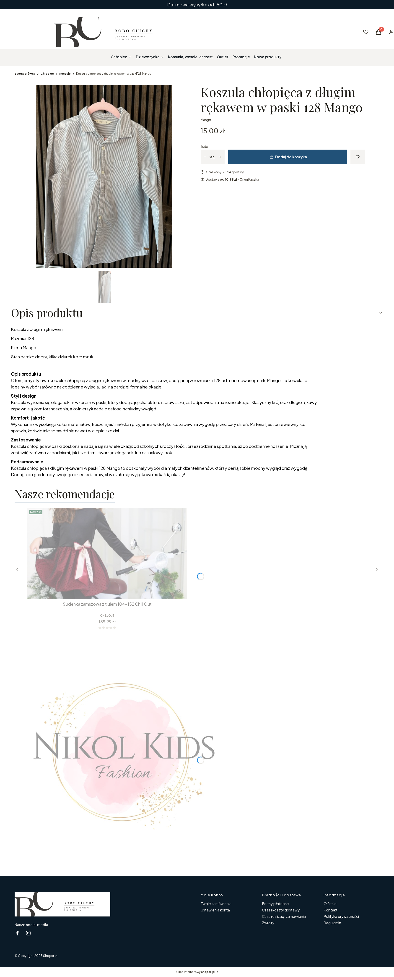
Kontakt (330, 910)
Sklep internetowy (195, 972)
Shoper (48, 955)
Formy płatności (275, 903)
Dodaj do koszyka (291, 156)
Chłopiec (47, 73)
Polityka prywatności (341, 916)
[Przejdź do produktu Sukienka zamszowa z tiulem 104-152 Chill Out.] (107, 553)
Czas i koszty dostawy (281, 910)
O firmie (330, 903)
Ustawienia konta (215, 910)
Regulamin (332, 922)
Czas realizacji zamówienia (284, 916)
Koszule (65, 73)
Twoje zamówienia (216, 903)
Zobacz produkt (101, 591)
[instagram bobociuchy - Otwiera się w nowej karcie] (28, 933)
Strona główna (25, 73)
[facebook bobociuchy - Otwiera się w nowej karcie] (17, 933)
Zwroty (268, 922)
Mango (206, 120)
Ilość (204, 146)
